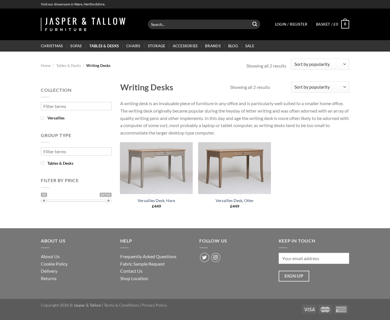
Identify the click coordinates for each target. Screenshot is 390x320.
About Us (50, 256)
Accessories (185, 46)
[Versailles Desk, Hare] (156, 168)
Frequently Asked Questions (148, 256)
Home (46, 65)
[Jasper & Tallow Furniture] (83, 24)
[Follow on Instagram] (215, 257)
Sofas (76, 46)
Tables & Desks (104, 46)
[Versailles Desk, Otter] (234, 168)
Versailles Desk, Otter (235, 200)
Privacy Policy (154, 305)
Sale (249, 46)
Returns (49, 278)
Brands (213, 46)
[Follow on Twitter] (204, 257)
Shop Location (134, 278)
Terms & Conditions (121, 305)
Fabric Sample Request (142, 263)
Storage (156, 46)
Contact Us (131, 271)
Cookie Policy (54, 263)
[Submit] (255, 24)
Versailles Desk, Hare (156, 200)
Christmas (52, 46)
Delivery (49, 271)
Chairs (133, 46)
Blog (233, 46)
